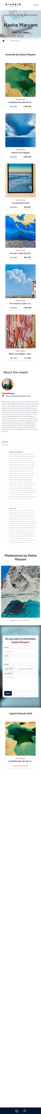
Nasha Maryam (15, 41)
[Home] (4, 41)
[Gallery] (20, 593)
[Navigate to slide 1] (12, 620)
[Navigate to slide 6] (23, 620)
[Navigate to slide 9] (29, 620)
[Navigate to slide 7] (25, 620)
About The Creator (20, 32)
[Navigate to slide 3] (16, 620)
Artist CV (5, 442)
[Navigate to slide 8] (27, 620)
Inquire (8, 693)
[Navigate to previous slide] (2, 592)
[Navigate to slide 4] (18, 620)
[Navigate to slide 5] (20, 620)
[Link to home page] (16, 1110)
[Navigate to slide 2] (14, 620)
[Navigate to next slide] (38, 592)
